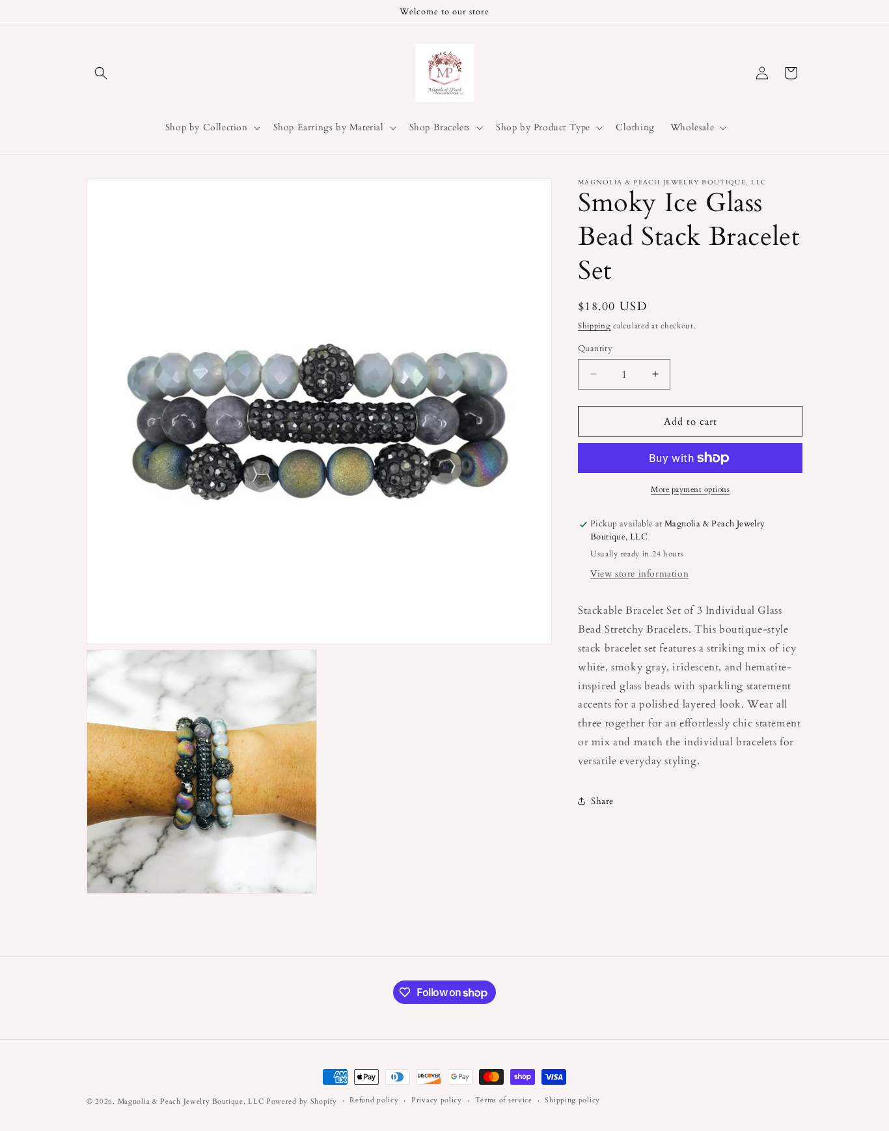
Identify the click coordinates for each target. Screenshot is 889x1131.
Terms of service (503, 1100)
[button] (101, 73)
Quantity (595, 348)
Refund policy (373, 1100)
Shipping (594, 326)
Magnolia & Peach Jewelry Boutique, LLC (191, 1101)
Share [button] (602, 801)
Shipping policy (572, 1100)
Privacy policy (436, 1100)
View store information (639, 573)
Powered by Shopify (301, 1101)
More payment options (690, 489)
